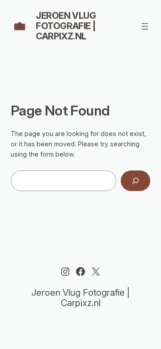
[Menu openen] (145, 26)
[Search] (135, 181)
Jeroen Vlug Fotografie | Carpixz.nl (66, 26)
